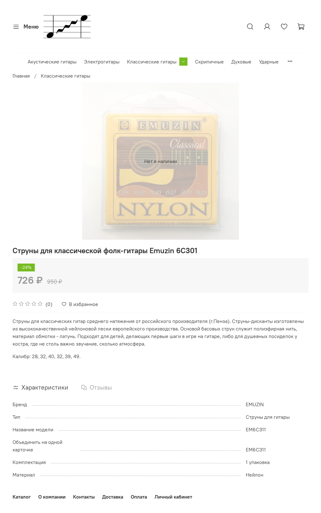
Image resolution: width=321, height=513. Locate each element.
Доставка (112, 497)
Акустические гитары (52, 61)
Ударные (269, 61)
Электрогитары (101, 61)
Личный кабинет (173, 497)
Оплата (139, 497)
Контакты (84, 497)
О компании (52, 497)
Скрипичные (209, 61)
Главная (21, 76)
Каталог (22, 497)
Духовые (241, 61)
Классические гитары (151, 61)
